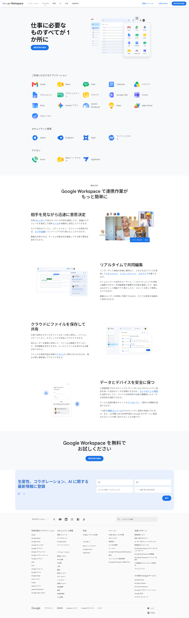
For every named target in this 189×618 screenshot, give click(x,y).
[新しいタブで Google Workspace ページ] (13, 3)
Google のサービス (87, 608)
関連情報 (75, 4)
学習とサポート (140, 531)
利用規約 (60, 608)
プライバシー (49, 608)
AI (60, 4)
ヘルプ (99, 608)
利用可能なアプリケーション (43, 531)
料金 (66, 4)
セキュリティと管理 (65, 531)
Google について (71, 608)
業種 (54, 4)
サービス (45, 4)
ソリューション (32, 4)
